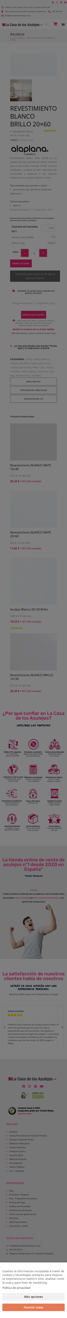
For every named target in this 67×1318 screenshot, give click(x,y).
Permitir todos (33, 1307)
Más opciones (33, 1297)
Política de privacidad (16, 1288)
